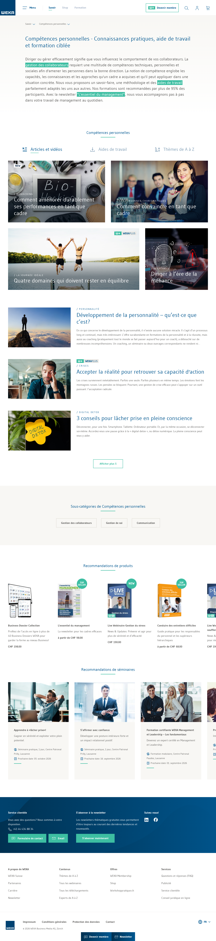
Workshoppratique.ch (122, 890)
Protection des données (86, 922)
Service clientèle (170, 890)
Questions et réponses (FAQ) (177, 876)
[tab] (42, 149)
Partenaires (14, 883)
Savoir (52, 7)
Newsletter (14, 898)
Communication (146, 523)
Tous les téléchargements (73, 890)
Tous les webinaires (70, 883)
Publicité (166, 883)
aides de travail (170, 82)
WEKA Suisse (15, 876)
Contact (110, 922)
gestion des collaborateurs (47, 65)
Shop (65, 7)
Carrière (12, 890)
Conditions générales (54, 922)
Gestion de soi (114, 523)
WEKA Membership (120, 876)
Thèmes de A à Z (68, 876)
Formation (80, 7)
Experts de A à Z (68, 898)
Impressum (29, 922)
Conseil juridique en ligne (175, 898)
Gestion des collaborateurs (76, 523)
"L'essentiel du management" (101, 94)
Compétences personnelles (52, 23)
